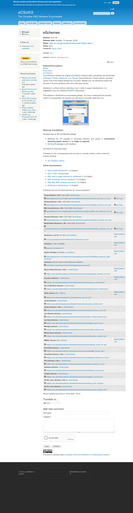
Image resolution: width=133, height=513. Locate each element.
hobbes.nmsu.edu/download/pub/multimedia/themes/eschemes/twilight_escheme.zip (74, 377)
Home (22, 23)
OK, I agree (107, 2)
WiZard (45, 68)
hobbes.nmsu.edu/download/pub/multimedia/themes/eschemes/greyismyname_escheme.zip (77, 289)
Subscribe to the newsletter (28, 47)
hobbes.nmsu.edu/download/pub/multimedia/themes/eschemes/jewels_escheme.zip (74, 304)
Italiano (26, 34)
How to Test (52, 173)
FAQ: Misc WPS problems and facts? (62, 182)
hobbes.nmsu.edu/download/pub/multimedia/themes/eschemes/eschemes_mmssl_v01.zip (76, 344)
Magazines (67, 23)
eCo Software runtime (55, 160)
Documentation (79, 23)
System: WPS (56, 48)
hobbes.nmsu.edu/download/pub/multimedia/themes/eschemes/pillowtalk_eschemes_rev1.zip (77, 357)
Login (112, 9)
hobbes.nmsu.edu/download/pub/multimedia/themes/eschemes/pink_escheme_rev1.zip (75, 364)
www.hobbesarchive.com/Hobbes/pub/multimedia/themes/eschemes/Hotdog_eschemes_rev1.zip (78, 205)
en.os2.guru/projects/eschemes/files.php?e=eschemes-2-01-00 (67, 239)
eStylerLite (63, 78)
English (26, 32)
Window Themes (51, 78)
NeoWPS (71, 90)
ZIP (61, 138)
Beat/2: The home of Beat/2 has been (29, 90)
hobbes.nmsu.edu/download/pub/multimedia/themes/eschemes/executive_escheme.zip (75, 282)
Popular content (45, 23)
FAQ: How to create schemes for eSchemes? (65, 176)
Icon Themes (73, 78)
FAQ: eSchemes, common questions (61, 179)
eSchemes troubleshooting (58, 185)
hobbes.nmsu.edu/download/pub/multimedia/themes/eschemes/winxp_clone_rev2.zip (75, 383)
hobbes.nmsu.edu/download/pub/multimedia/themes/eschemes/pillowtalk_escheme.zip (75, 351)
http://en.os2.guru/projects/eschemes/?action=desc (71, 43)
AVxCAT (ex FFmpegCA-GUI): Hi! (29, 115)
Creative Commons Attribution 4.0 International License (88, 454)
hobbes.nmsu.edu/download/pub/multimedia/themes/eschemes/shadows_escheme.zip (75, 370)
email (21, 474)
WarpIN (53, 144)
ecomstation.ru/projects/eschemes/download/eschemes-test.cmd (68, 265)
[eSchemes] (75, 124)
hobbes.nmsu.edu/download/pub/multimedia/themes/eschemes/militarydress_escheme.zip (76, 336)
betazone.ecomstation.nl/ (55, 248)
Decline (115, 2)
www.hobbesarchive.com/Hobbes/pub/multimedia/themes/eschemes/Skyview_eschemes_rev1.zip (79, 220)
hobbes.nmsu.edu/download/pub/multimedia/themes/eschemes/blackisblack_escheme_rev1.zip (78, 274)
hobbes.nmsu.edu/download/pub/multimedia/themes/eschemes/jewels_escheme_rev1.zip (76, 310)
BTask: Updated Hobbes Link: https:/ (29, 108)
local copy (119, 198)
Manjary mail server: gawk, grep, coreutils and (29, 80)
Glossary (57, 23)
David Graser (47, 70)
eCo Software (47, 73)
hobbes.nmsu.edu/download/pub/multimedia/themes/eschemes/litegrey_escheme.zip (74, 323)
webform (30, 472)
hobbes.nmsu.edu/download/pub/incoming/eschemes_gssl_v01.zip (68, 297)
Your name (47, 413)
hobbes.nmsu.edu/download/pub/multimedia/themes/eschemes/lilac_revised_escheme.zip (76, 317)
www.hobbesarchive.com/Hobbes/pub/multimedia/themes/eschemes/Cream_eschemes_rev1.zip (78, 198)
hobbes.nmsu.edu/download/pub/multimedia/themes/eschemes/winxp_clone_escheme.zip (76, 390)
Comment (47, 417)
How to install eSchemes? (58, 170)
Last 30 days (31, 23)
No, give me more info (68, 5)
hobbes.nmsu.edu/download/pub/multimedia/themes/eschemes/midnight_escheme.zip (75, 329)
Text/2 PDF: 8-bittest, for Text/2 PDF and (29, 99)
